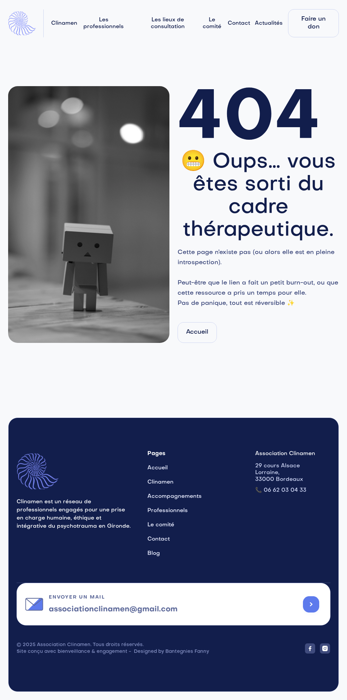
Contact (239, 23)
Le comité (212, 23)
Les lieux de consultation (168, 23)
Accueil (157, 468)
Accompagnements (174, 496)
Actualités (269, 23)
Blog (153, 553)
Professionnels (167, 510)
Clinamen (64, 23)
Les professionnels (103, 23)
